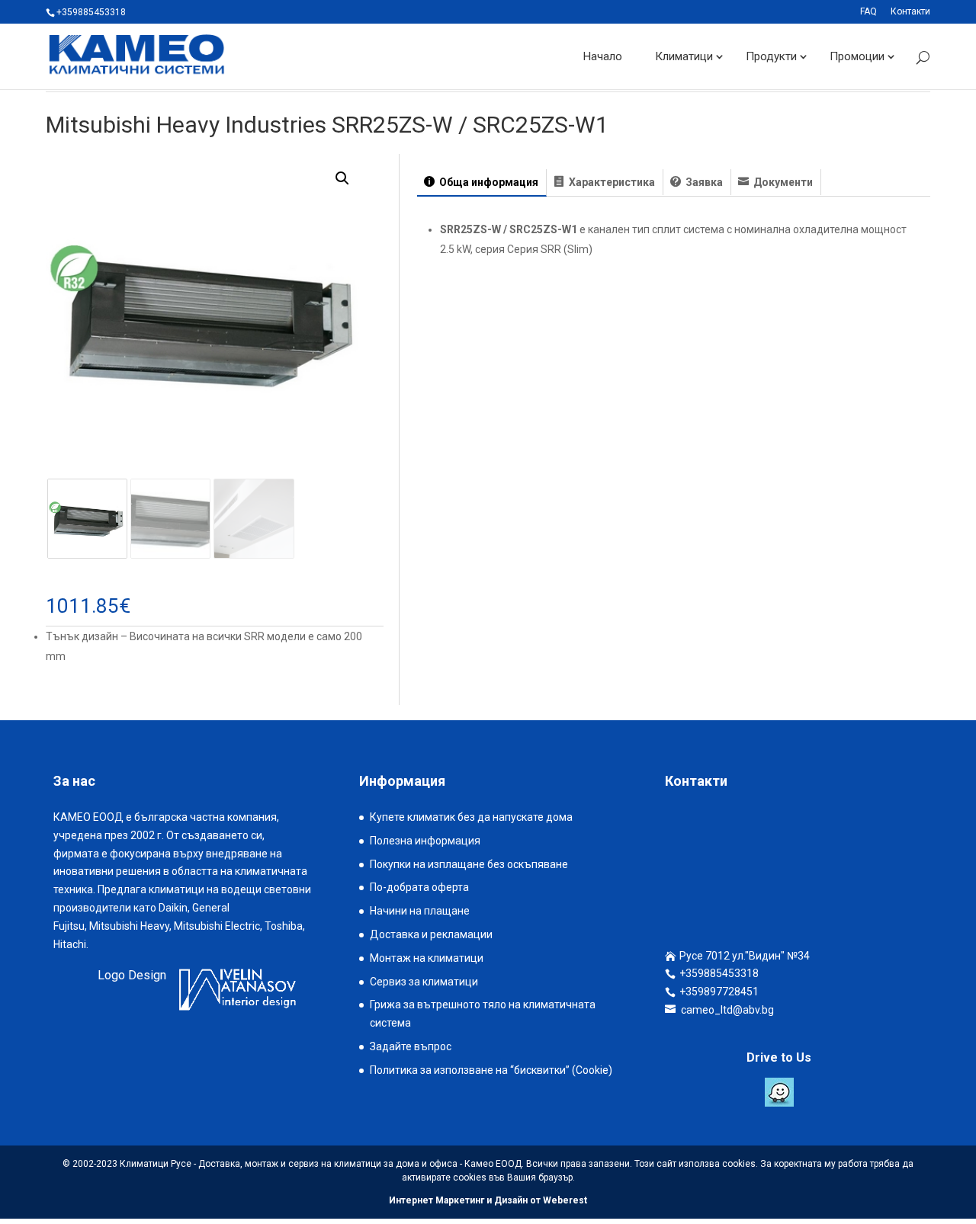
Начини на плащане (420, 911)
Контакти (910, 12)
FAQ (868, 12)
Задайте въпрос (410, 1046)
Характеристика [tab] (611, 182)
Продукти (771, 56)
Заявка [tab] (703, 182)
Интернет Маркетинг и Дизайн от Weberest (488, 1200)
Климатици (684, 56)
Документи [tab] (782, 182)
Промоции (857, 56)
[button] (342, 178)
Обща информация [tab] (487, 182)
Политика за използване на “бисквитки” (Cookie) (491, 1070)
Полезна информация (425, 841)
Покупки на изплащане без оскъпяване (469, 864)
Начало (602, 56)
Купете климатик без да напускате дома (471, 817)
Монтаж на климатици (426, 958)
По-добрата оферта (419, 887)
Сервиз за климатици (424, 982)
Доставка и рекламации (431, 934)
